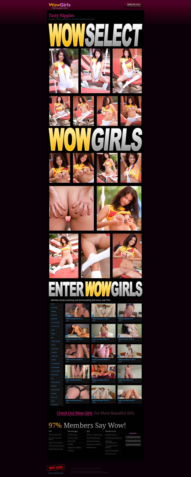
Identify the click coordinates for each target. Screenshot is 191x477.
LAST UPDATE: (134, 6)
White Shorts (83, 19)
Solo (59, 19)
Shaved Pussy (75, 19)
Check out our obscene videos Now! (95, 413)
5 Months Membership (133, 445)
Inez (55, 19)
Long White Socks (66, 19)
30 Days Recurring (133, 437)
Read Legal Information (56, 473)
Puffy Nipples (90, 19)
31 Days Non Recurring (133, 441)
